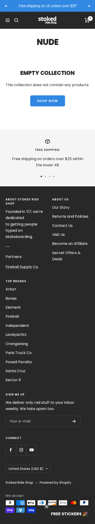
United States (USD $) (26, 468)
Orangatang (17, 343)
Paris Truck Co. (19, 352)
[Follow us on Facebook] (11, 450)
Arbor (11, 289)
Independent (17, 325)
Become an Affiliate (70, 243)
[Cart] (87, 20)
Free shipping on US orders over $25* (48, 5)
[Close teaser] (46, 506)
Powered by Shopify (55, 482)
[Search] (16, 20)
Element (13, 307)
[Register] (74, 421)
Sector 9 (13, 380)
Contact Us (62, 225)
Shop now (47, 101)
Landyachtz (16, 334)
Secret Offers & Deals (66, 256)
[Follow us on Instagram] (21, 450)
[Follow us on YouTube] (31, 450)
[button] (69, 513)
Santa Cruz (15, 371)
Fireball (12, 316)
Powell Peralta (19, 362)
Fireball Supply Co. (22, 266)
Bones (11, 298)
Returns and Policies (70, 216)
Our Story (60, 207)
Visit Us (58, 234)
